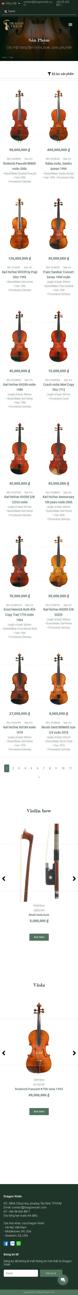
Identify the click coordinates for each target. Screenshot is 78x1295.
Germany (39, 1079)
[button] (70, 25)
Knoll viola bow (39, 915)
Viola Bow (39, 905)
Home (4, 57)
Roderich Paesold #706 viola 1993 (39, 1089)
